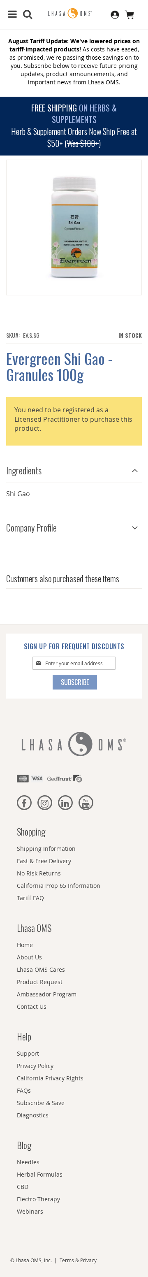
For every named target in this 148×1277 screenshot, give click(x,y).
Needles (28, 1162)
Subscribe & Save (41, 1103)
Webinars (30, 1211)
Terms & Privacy (78, 1260)
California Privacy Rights (50, 1078)
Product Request (39, 982)
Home (25, 945)
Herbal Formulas (39, 1174)
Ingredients (24, 470)
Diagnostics (33, 1115)
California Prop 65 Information (58, 885)
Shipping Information (46, 848)
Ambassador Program (46, 994)
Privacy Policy (35, 1066)
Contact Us (31, 1006)
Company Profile (31, 527)
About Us (29, 957)
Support (28, 1053)
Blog (24, 1145)
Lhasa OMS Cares (41, 969)
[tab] (74, 468)
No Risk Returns (39, 873)
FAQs (24, 1090)
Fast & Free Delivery (44, 861)
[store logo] (74, 13)
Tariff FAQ (30, 898)
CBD (22, 1187)
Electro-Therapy (38, 1199)
